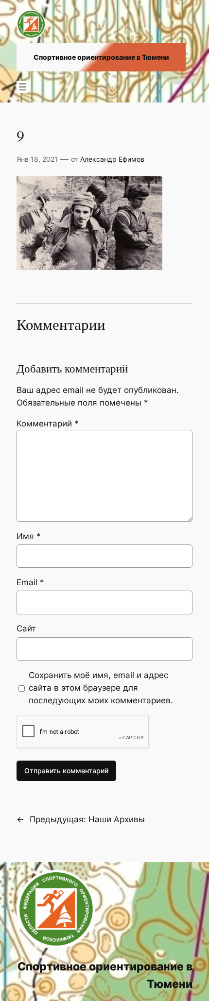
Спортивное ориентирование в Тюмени (101, 57)
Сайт (26, 628)
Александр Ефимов (112, 159)
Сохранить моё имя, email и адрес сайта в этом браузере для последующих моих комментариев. (101, 687)
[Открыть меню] (22, 87)
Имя (29, 536)
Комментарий (48, 423)
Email (30, 582)
